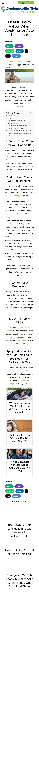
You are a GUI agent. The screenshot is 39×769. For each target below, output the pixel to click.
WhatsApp (9, 51)
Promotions (21, 304)
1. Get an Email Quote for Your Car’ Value (19, 117)
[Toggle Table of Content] (30, 112)
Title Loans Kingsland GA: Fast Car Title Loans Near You (19, 438)
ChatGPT (9, 46)
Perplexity (19, 46)
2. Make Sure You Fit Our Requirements (16, 122)
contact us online (21, 340)
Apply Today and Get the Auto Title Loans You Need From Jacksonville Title (20, 133)
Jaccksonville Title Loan (14, 61)
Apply (27, 3)
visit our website (23, 160)
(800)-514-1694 (29, 12)
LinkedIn (19, 51)
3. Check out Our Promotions (17, 125)
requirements (16, 196)
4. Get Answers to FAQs (16, 128)
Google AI (16, 56)
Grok (8, 56)
